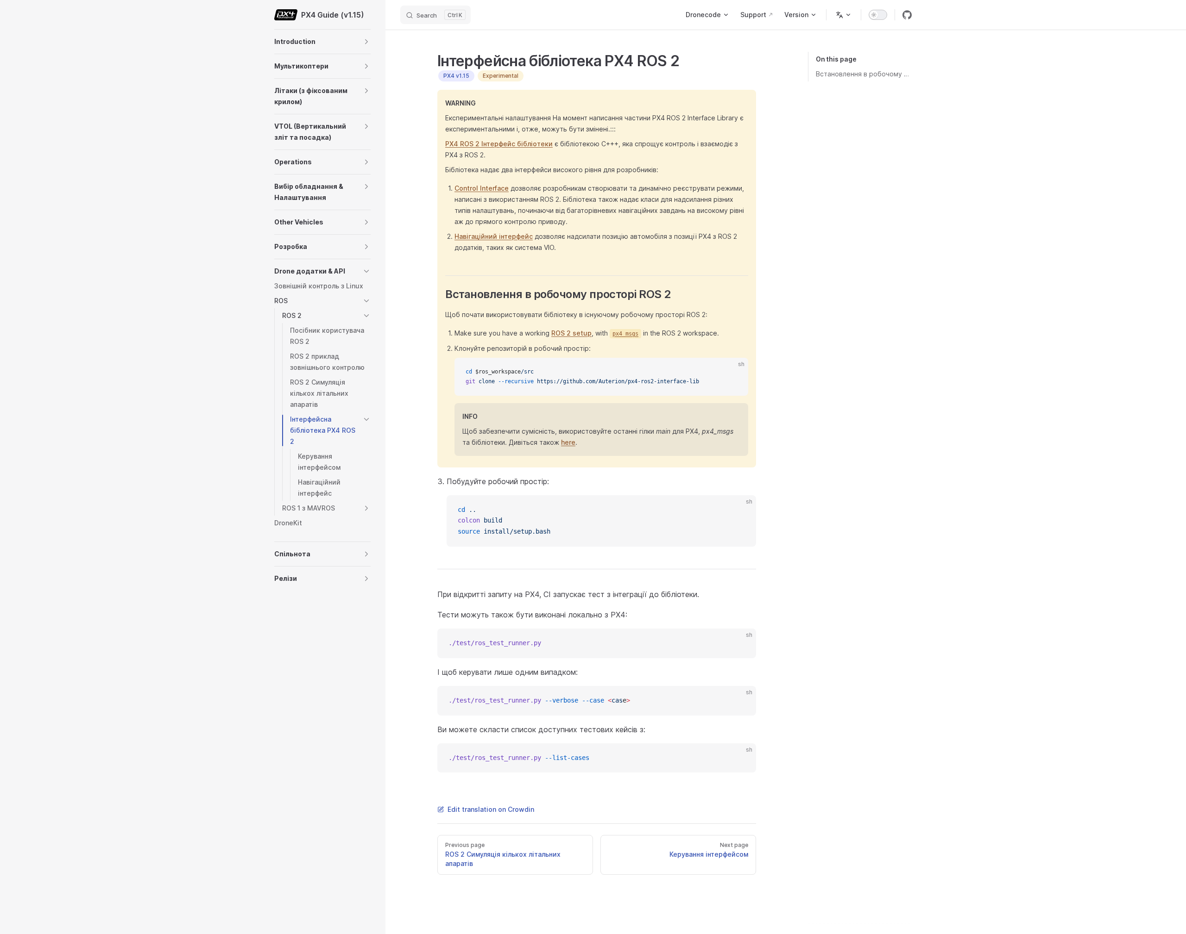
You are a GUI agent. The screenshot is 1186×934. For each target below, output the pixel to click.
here (568, 442)
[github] (907, 14)
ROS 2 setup (571, 333)
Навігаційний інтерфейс (493, 236)
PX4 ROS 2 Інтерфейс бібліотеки (499, 144)
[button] (366, 41)
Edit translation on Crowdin (491, 809)
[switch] (878, 15)
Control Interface (481, 188)
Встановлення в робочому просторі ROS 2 (864, 74)
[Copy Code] (733, 372)
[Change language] (843, 15)
